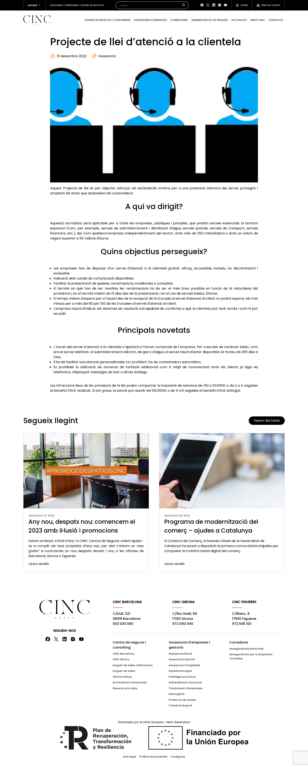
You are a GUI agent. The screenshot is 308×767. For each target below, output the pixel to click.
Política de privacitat (153, 757)
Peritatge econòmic (182, 677)
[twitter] (208, 5)
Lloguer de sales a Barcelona (133, 665)
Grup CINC (257, 20)
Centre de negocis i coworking (107, 20)
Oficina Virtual (122, 677)
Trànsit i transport (180, 705)
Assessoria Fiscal (180, 654)
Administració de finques (209, 20)
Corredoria (179, 20)
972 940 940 (182, 623)
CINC (36, 20)
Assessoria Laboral (182, 659)
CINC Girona (121, 659)
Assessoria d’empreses (150, 20)
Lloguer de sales (124, 671)
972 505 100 (241, 623)
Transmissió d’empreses (185, 688)
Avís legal (129, 757)
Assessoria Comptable (184, 665)
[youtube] (225, 5)
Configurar (178, 757)
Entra (244, 5)
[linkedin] (213, 5)
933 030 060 (123, 623)
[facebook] (202, 5)
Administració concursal (185, 682)
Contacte (275, 20)
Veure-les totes (267, 420)
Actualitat (239, 20)
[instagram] (219, 5)
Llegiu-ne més (38, 564)
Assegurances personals (246, 649)
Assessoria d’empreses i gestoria (189, 645)
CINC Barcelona (123, 654)
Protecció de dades (182, 700)
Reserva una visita (125, 688)
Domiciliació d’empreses (130, 682)
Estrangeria (176, 694)
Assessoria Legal (180, 671)
